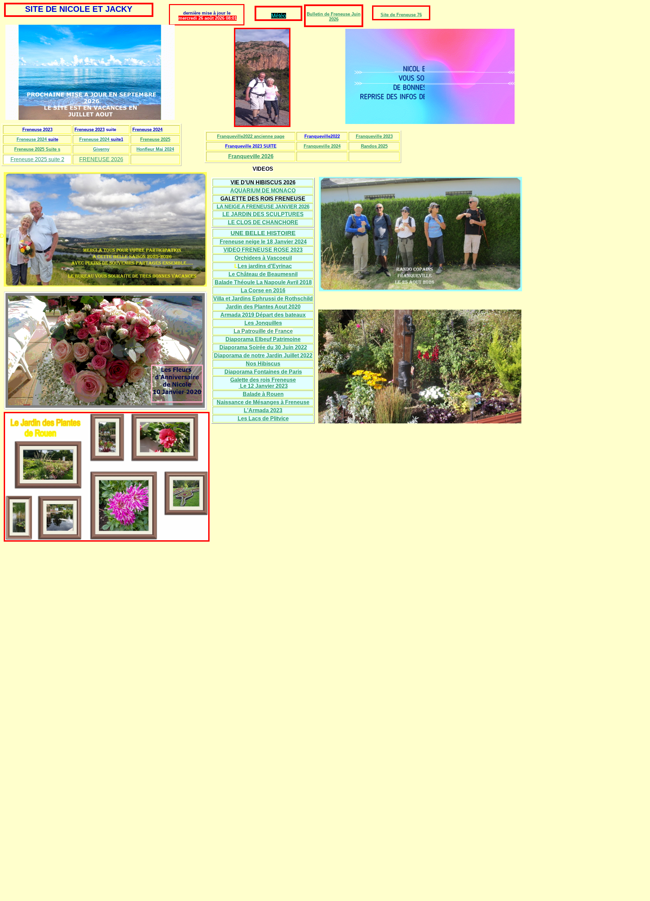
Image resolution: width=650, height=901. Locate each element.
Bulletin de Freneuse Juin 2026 (334, 17)
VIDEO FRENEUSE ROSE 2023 (263, 250)
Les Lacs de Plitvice (263, 418)
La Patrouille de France (263, 331)
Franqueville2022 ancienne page (250, 136)
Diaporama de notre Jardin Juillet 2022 (263, 355)
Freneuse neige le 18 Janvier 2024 (263, 242)
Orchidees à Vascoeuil (263, 258)
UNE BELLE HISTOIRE (263, 233)
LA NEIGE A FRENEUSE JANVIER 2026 (263, 206)
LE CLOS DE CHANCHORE (263, 222)
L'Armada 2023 (263, 410)
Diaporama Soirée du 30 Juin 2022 (263, 347)
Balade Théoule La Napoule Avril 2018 (263, 282)
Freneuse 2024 (32, 139)
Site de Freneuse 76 (401, 14)
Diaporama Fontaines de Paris (263, 372)
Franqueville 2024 (322, 146)
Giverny (101, 149)
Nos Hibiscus (263, 363)
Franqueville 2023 (374, 136)
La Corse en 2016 (263, 290)
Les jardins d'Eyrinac (265, 266)
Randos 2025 (374, 146)
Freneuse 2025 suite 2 (37, 159)
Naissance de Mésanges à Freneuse (263, 402)
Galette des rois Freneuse (263, 380)
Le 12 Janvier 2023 (263, 386)
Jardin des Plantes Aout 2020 (263, 307)
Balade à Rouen (263, 394)
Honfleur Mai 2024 (155, 149)
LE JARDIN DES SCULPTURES (263, 214)
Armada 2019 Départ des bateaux (263, 315)
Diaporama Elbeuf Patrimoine (263, 339)
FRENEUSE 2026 (101, 159)
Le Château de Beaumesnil (263, 274)
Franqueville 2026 (251, 156)
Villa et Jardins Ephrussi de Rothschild (263, 298)
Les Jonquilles (263, 323)
